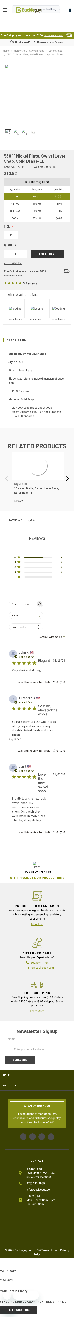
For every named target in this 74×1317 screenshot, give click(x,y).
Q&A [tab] (31, 520)
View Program (56, 42)
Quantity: (10, 245)
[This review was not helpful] (61, 682)
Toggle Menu (6, 10)
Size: (7, 226)
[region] (37, 132)
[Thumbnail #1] (16, 132)
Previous (7, 478)
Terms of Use (49, 1250)
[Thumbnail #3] (33, 132)
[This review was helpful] (54, 682)
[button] (37, 340)
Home (29, 10)
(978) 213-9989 (35, 1183)
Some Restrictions (53, 35)
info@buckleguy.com (41, 967)
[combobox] (26, 615)
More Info (37, 924)
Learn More (37, 1011)
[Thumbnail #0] (8, 132)
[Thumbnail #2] (25, 132)
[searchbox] (22, 604)
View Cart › (6, 1279)
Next (67, 478)
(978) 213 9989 (40, 963)
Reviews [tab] (15, 520)
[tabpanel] (38, 478)
